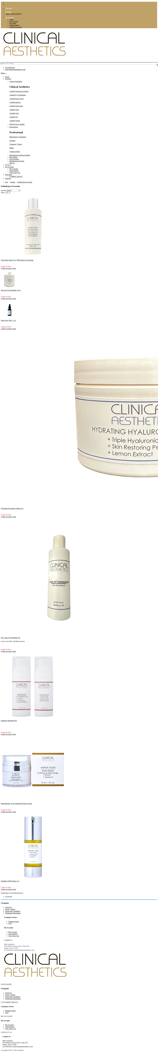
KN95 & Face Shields (17, 124)
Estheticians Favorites (16, 161)
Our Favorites (14, 159)
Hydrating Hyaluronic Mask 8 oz (12, 508)
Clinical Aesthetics (15, 81)
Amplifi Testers (14, 121)
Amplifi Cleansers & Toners (18, 91)
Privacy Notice (10, 909)
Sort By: (4, 190)
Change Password (15, 27)
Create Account (6, 268)
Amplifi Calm (14, 110)
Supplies (12, 141)
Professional (13, 127)
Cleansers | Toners (15, 144)
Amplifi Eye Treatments (17, 95)
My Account (13, 21)
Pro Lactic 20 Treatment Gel (10, 638)
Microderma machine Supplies (19, 155)
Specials (8, 178)
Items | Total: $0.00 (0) (13, 14)
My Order (12, 23)
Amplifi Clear (14, 113)
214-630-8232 (10, 67)
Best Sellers (13, 157)
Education (8, 175)
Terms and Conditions (12, 911)
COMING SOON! (15, 176)
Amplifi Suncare (15, 102)
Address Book (14, 25)
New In (12, 163)
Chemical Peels (14, 151)
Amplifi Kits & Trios (16, 99)
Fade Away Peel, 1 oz (8, 320)
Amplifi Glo (13, 117)
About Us (8, 907)
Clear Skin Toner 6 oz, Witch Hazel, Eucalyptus (17, 260)
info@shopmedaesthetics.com (15, 69)
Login (11, 19)
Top (6, 182)
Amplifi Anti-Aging (16, 106)
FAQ (10, 923)
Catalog (12, 182)
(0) (8, 12)
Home (7, 77)
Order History (14, 171)
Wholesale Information (13, 913)
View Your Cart (14, 173)
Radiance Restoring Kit (9, 721)
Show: (3, 192)
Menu (3, 73)
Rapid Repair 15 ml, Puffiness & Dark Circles (16, 803)
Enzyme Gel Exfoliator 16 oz (11, 290)
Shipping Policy (13, 921)
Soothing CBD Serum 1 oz (10, 881)
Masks (11, 148)
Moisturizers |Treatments (17, 137)
